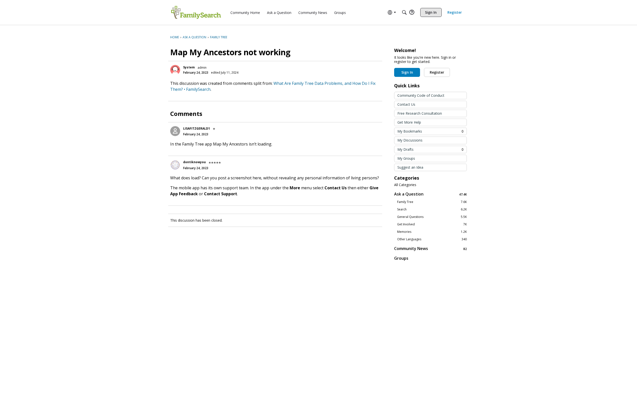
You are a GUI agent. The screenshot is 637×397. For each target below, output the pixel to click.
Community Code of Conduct (420, 95)
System (189, 67)
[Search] (404, 12)
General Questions (432, 217)
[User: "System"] (175, 70)
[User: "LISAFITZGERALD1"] (175, 131)
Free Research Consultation (419, 113)
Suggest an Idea (410, 167)
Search (432, 209)
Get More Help (409, 122)
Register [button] (437, 72)
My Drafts (430, 149)
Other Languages (432, 239)
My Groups (406, 158)
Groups (401, 258)
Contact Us (406, 104)
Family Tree (432, 202)
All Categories (405, 185)
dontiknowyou (194, 162)
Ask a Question (430, 194)
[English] (196, 12)
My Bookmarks (430, 131)
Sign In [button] (407, 72)
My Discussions (410, 140)
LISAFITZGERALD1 (196, 128)
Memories (432, 232)
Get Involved (432, 224)
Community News (430, 248)
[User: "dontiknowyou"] (175, 165)
